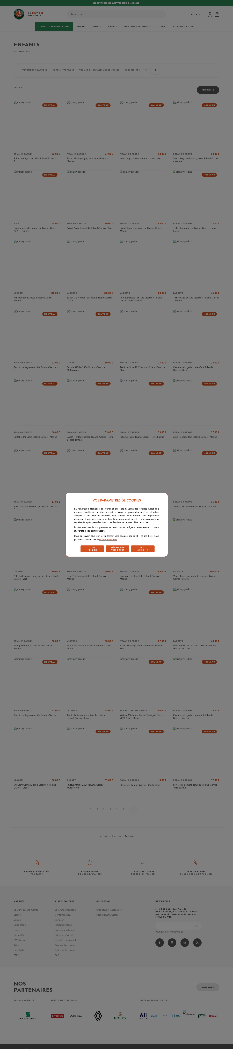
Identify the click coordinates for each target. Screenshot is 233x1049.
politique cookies (108, 539)
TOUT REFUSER (92, 548)
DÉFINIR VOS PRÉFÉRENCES (118, 548)
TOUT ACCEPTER (142, 548)
